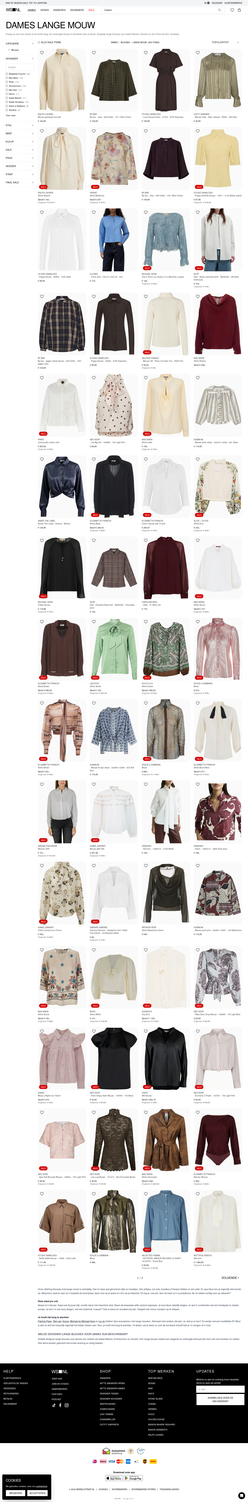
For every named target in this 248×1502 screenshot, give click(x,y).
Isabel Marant (15, 97)
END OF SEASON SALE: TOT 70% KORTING (26, 2)
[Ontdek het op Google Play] (133, 1478)
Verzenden (9, 1388)
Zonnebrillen (107, 1419)
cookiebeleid (41, 1486)
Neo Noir (13, 89)
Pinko (11, 81)
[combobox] (159, 10)
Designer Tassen (109, 1393)
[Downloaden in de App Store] (113, 1478)
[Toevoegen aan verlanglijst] (42, 52)
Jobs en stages (60, 1383)
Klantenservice (233, 2)
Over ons (57, 1378)
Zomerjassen (107, 1409)
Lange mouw (140, 42)
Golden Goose (156, 1419)
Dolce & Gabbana (17, 105)
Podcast (56, 1399)
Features (57, 1394)
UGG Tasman (106, 1414)
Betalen (7, 1398)
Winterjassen (107, 1403)
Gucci (151, 1414)
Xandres (13, 109)
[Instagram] (66, 1405)
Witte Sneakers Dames (112, 1388)
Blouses (125, 42)
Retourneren (11, 1393)
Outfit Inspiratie (109, 1424)
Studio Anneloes (16, 101)
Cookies (103, 1489)
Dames (114, 42)
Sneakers (105, 1378)
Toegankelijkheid (169, 1489)
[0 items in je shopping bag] (239, 10)
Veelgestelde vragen (15, 1383)
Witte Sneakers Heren (112, 1383)
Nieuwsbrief (10, 1403)
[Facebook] (60, 1405)
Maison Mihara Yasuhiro (161, 1424)
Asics (151, 1393)
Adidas (151, 1383)
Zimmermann (15, 85)
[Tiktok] (54, 1405)
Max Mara (13, 77)
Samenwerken (59, 1388)
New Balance (155, 1378)
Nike (150, 1388)
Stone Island (155, 1398)
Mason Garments (157, 1429)
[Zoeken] (219, 10)
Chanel (152, 1403)
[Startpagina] (13, 10)
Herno (11, 93)
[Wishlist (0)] (232, 10)
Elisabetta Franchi (17, 73)
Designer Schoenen (111, 1398)
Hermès (152, 1409)
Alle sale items (51, 42)
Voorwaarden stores (143, 1489)
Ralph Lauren (155, 1434)
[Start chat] (241, 1495)
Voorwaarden (119, 1489)
